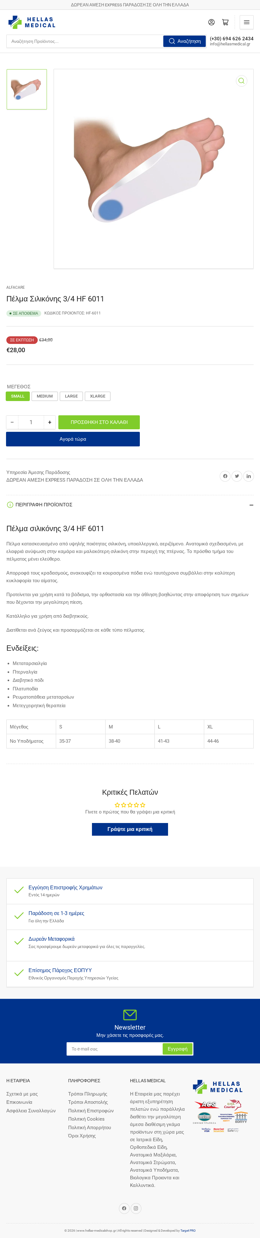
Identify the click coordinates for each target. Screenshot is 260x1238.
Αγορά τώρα (73, 439)
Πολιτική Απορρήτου (89, 1127)
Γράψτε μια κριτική (130, 829)
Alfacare (15, 287)
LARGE (71, 396)
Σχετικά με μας (22, 1094)
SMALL (17, 396)
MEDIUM (45, 396)
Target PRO (188, 1230)
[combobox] (106, 41)
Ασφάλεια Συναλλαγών (31, 1111)
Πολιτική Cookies (86, 1119)
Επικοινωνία (19, 1102)
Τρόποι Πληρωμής (87, 1094)
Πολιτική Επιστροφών (91, 1111)
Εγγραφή (177, 1049)
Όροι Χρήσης (82, 1136)
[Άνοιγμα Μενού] (247, 22)
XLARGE (97, 396)
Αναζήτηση (189, 41)
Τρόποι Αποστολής (88, 1102)
